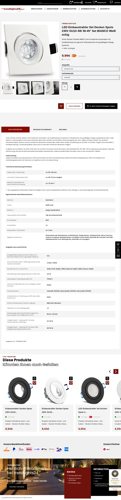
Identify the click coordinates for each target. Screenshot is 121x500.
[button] (109, 371)
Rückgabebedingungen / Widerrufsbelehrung (102, 485)
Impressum (98, 478)
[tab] (15, 129)
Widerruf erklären (17, 487)
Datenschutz (99, 476)
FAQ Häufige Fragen (75, 483)
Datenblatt (82, 56)
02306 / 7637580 (40, 481)
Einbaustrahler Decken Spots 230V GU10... (18, 410)
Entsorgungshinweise (75, 475)
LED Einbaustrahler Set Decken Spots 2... (92, 410)
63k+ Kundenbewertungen (115, 486)
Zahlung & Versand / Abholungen (75, 479)
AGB (96, 481)
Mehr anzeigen (69, 48)
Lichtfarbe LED (67, 73)
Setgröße (65, 65)
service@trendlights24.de (19, 481)
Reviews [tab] (63, 130)
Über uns (98, 473)
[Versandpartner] (111, 449)
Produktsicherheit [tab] (42, 130)
